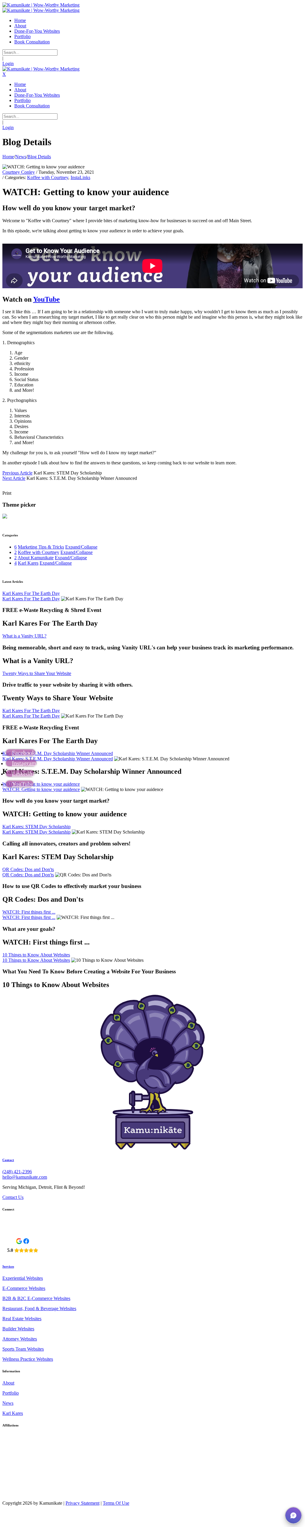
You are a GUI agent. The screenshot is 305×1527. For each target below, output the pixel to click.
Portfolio (10, 1393)
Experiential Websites (22, 1278)
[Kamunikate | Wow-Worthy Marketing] (41, 4)
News (7, 1403)
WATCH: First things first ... (28, 911)
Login (8, 63)
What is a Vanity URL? (24, 635)
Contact (8, 1160)
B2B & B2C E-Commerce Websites (36, 1298)
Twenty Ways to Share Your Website (36, 673)
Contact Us (13, 1197)
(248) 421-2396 (17, 1171)
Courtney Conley (18, 172)
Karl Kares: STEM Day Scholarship (36, 826)
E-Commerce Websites (23, 1288)
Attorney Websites (19, 1338)
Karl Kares (12, 1413)
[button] (293, 1515)
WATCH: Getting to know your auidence (41, 784)
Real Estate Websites (21, 1318)
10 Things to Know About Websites (36, 954)
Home (8, 156)
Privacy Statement (82, 1503)
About (8, 1382)
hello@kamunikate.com (24, 1177)
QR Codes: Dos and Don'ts (28, 869)
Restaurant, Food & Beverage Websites (39, 1308)
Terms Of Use (116, 1503)
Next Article (13, 478)
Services (8, 1266)
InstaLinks (80, 177)
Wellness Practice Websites (27, 1359)
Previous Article (17, 472)
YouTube (46, 299)
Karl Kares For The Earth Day (31, 593)
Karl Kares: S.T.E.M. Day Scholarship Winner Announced (57, 753)
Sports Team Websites (23, 1348)
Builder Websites (18, 1328)
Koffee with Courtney (47, 177)
